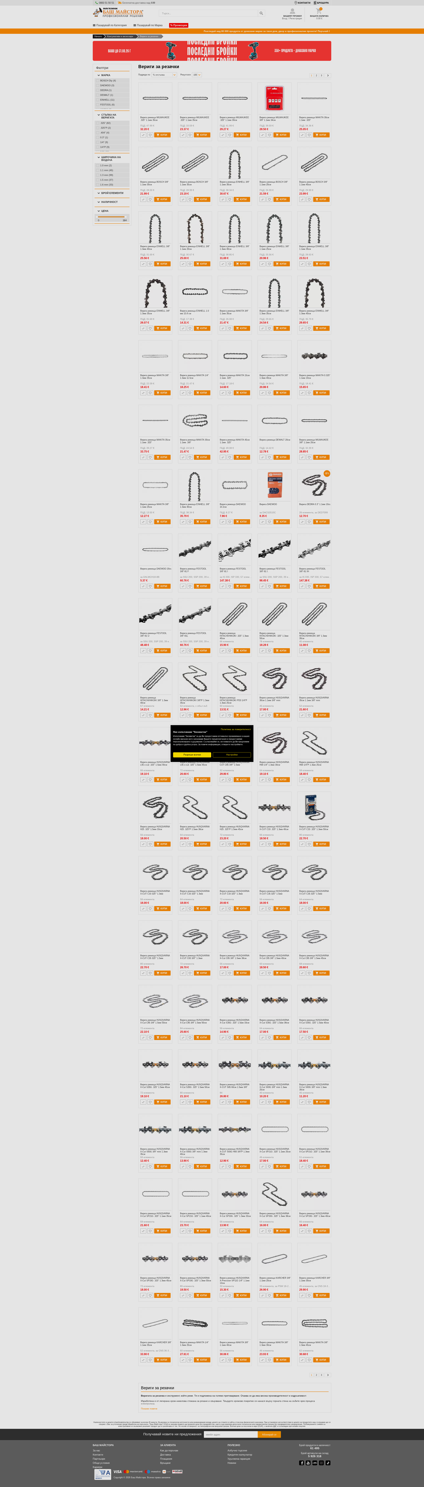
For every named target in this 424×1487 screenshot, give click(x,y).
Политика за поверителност (236, 729)
